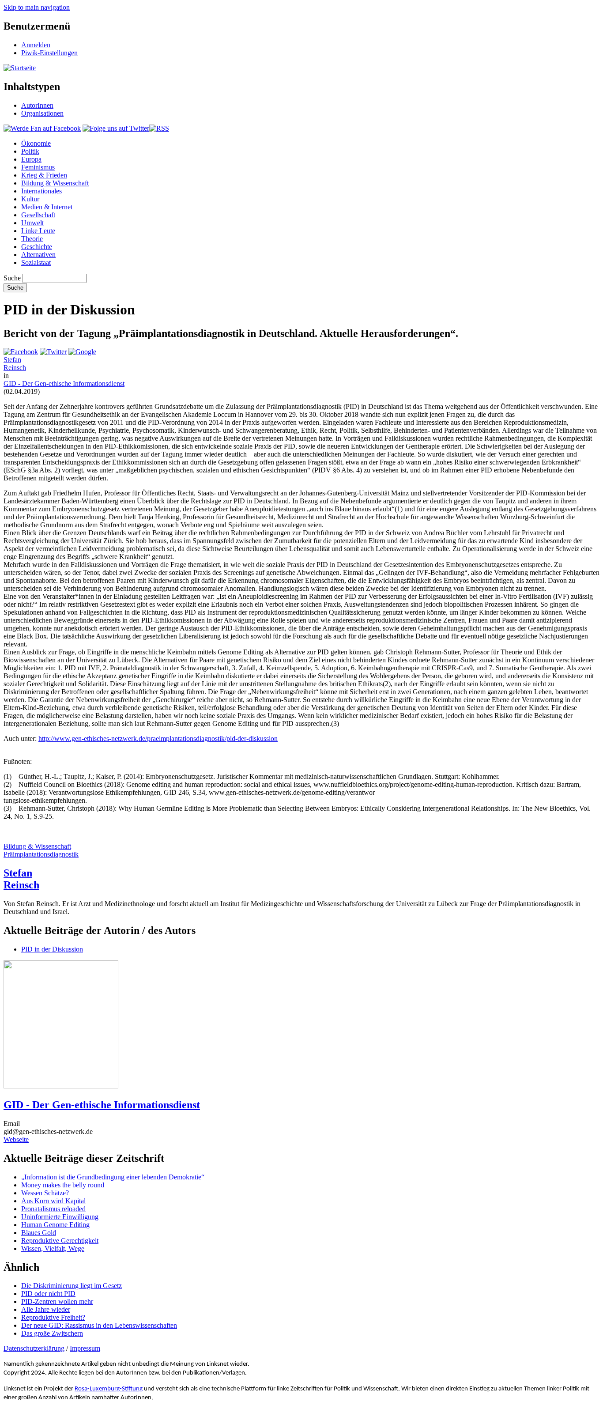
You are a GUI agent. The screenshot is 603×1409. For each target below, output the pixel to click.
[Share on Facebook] (21, 351)
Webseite (16, 1139)
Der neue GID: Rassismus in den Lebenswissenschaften (99, 1325)
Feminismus (38, 167)
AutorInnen (37, 105)
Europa (31, 159)
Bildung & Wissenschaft (55, 183)
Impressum (85, 1348)
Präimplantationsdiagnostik (41, 854)
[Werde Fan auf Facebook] (42, 128)
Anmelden (35, 45)
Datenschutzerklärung (34, 1348)
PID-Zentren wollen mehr (57, 1301)
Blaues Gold (38, 1232)
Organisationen (42, 113)
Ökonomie (36, 143)
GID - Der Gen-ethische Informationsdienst (64, 383)
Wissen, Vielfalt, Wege (52, 1248)
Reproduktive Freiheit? (53, 1317)
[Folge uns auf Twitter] (116, 128)
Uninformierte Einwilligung (59, 1216)
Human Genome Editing (55, 1224)
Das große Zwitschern (52, 1333)
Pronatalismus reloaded (53, 1209)
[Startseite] (20, 68)
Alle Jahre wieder (45, 1309)
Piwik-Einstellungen (49, 53)
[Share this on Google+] (82, 351)
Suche (12, 278)
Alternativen (38, 254)
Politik (30, 151)
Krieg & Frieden (44, 175)
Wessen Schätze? (45, 1193)
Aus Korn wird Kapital (53, 1201)
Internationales (41, 191)
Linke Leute (38, 230)
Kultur (30, 199)
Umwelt (32, 223)
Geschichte (36, 246)
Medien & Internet (46, 207)
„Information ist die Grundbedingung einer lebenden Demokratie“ (112, 1177)
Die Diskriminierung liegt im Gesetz (71, 1285)
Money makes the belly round (62, 1185)
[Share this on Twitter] (53, 351)
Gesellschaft (38, 215)
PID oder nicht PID (48, 1293)
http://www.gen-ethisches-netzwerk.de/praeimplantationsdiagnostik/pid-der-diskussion (158, 738)
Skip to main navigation (37, 7)
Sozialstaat (36, 262)
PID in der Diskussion (52, 949)
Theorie (32, 238)
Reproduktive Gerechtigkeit (59, 1240)
